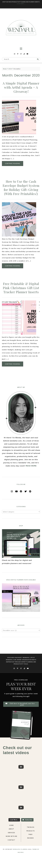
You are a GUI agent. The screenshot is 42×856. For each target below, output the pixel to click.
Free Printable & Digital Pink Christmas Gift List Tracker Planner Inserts (21, 288)
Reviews (30, 838)
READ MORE (31, 466)
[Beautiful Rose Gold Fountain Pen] (21, 797)
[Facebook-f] (21, 54)
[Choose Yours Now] (21, 611)
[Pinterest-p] (17, 54)
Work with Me (11, 836)
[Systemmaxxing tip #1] (21, 776)
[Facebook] (21, 491)
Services (11, 833)
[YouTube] (16, 491)
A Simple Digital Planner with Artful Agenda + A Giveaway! (21, 87)
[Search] (37, 59)
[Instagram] (14, 54)
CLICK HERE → (21, 3)
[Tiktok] (24, 54)
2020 (10, 69)
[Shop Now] (21, 543)
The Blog (30, 827)
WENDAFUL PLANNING (20, 849)
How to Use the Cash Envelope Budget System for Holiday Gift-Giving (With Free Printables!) (21, 187)
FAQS (30, 834)
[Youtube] (27, 54)
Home (5, 69)
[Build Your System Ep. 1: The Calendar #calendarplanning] (21, 817)
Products (30, 831)
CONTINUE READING (12, 163)
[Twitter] (25, 491)
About (11, 829)
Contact (11, 840)
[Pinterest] (30, 491)
